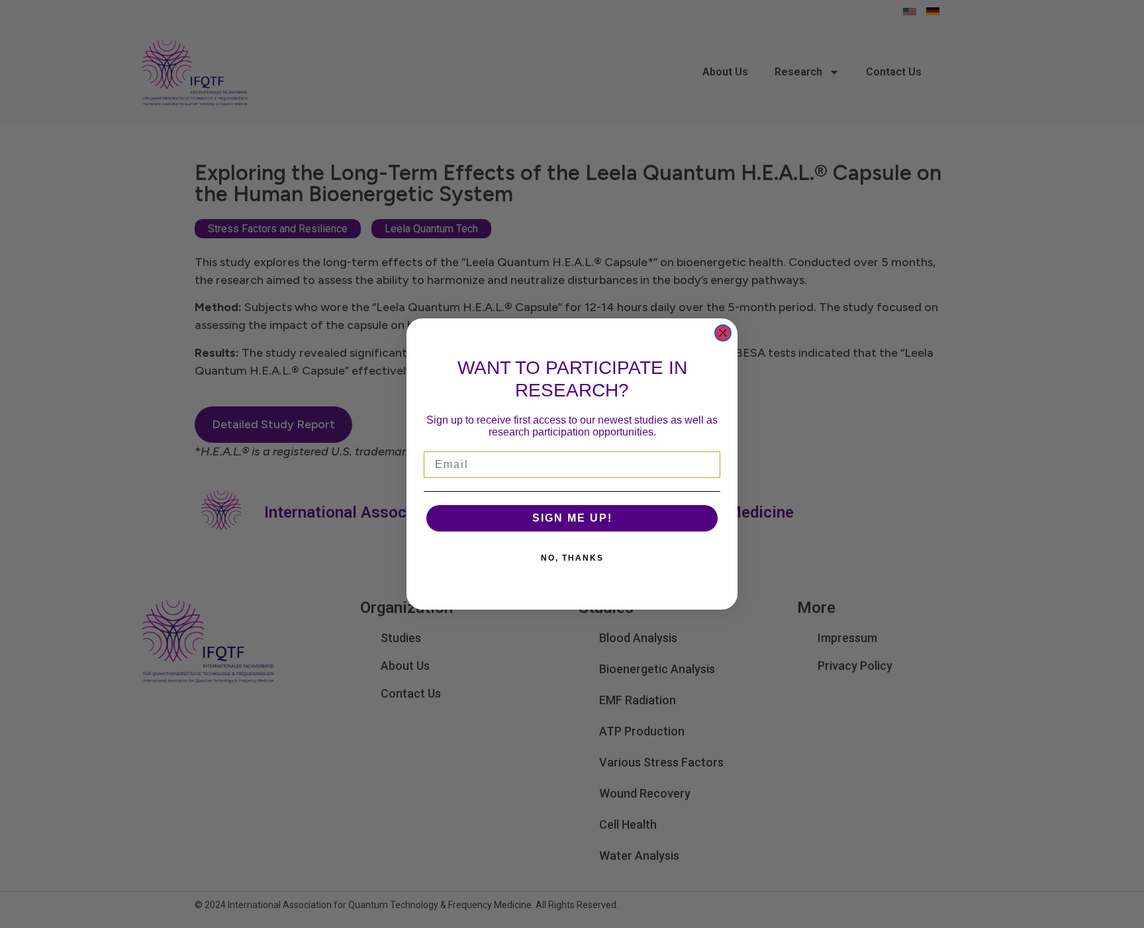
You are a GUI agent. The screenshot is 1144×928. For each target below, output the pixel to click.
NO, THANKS (572, 558)
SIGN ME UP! (572, 518)
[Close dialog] (723, 333)
